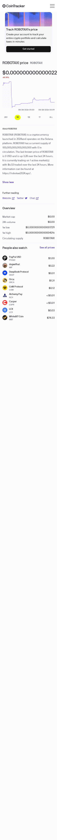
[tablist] (28, 117)
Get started (28, 49)
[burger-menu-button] (52, 6)
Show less (8, 182)
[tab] (5, 117)
